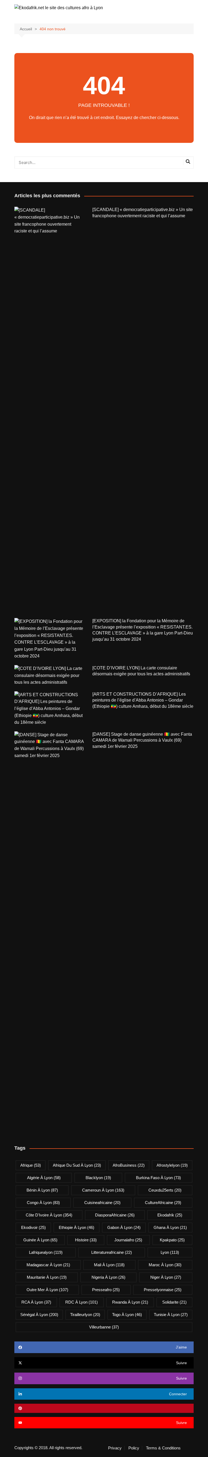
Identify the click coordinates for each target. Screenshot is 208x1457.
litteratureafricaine (111, 1252)
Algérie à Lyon (44, 1177)
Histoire (86, 1240)
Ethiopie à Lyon (76, 1227)
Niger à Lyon (165, 1277)
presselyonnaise (162, 1289)
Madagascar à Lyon (48, 1264)
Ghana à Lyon (170, 1227)
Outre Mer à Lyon (47, 1289)
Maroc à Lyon (165, 1264)
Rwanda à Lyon (130, 1302)
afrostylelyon (172, 1165)
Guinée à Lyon (40, 1240)
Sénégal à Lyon (39, 1314)
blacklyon (98, 1177)
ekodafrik (169, 1215)
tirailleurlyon (85, 1314)
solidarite (174, 1302)
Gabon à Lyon (124, 1227)
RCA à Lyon (36, 1302)
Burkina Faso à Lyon (158, 1177)
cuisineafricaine (102, 1202)
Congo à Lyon (43, 1202)
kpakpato (172, 1240)
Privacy (115, 1448)
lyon (170, 1252)
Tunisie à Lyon (171, 1314)
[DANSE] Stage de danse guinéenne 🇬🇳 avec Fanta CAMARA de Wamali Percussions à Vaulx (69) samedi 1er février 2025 (142, 740)
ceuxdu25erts (164, 1190)
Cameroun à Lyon (103, 1190)
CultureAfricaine (163, 1202)
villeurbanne (104, 1327)
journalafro (128, 1240)
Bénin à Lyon (42, 1190)
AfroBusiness (129, 1165)
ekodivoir (33, 1227)
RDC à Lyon (81, 1302)
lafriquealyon (46, 1252)
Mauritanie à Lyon (47, 1277)
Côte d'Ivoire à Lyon (49, 1215)
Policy (133, 1448)
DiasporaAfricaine (115, 1215)
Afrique (30, 1165)
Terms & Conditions (163, 1448)
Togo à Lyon (127, 1314)
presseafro (106, 1289)
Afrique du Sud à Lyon (77, 1165)
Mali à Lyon (109, 1264)
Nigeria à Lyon (108, 1277)
